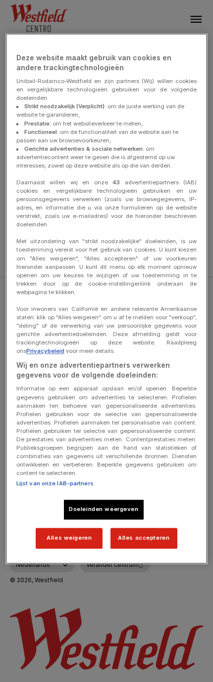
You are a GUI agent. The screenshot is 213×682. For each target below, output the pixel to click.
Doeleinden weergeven (103, 509)
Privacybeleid (45, 351)
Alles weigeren (69, 537)
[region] (106, 298)
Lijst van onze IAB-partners (55, 483)
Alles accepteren (143, 537)
